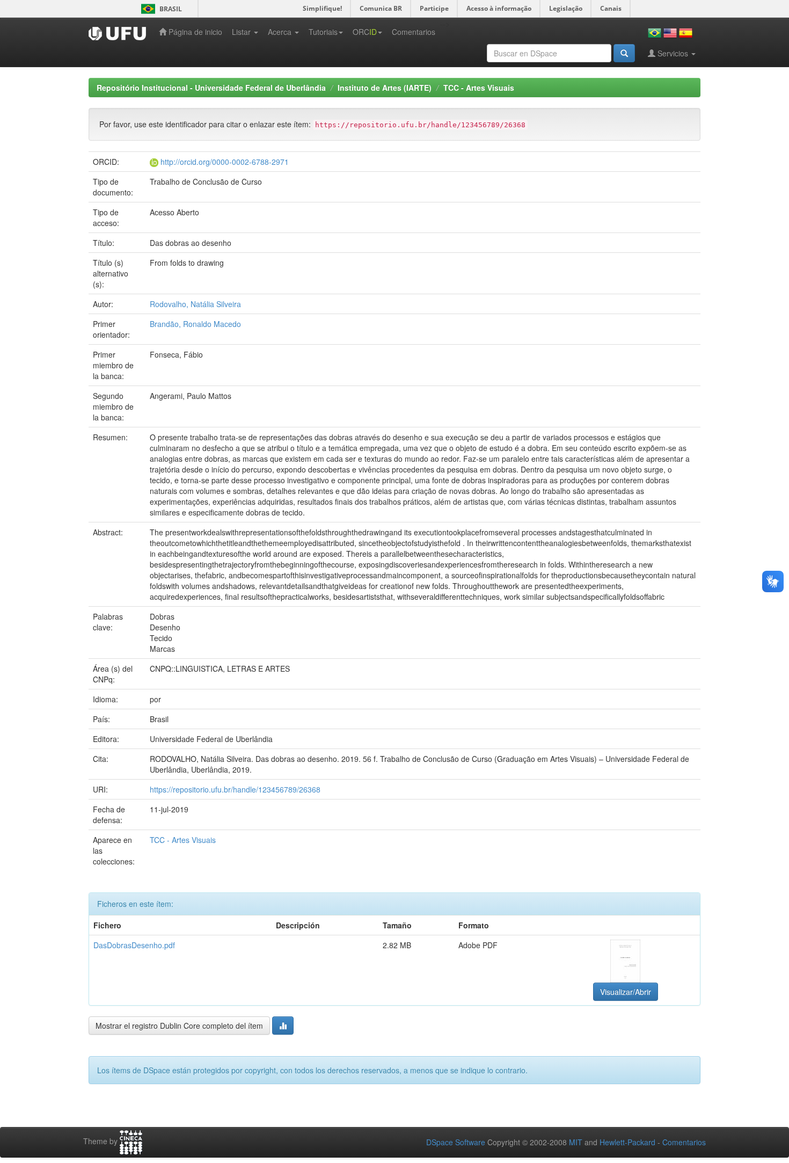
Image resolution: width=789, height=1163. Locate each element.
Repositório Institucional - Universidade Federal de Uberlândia (211, 87)
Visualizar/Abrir (625, 991)
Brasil (159, 8)
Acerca (281, 31)
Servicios (672, 53)
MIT (575, 1142)
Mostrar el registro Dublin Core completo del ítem (179, 1025)
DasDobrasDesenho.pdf (134, 945)
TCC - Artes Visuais (478, 87)
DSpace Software (455, 1142)
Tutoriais (323, 31)
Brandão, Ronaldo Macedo (195, 323)
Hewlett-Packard (627, 1142)
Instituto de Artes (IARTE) (385, 87)
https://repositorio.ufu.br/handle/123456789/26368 (235, 789)
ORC (365, 31)
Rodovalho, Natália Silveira (195, 304)
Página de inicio (194, 31)
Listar (242, 31)
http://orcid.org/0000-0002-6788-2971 (224, 161)
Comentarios (413, 31)
